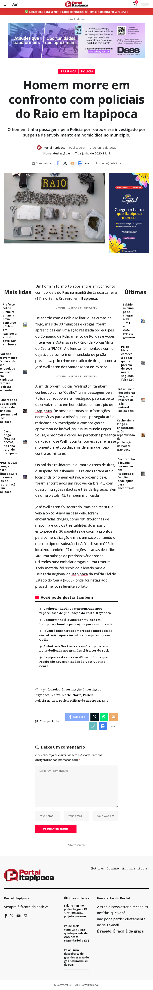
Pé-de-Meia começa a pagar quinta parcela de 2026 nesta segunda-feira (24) (128, 363)
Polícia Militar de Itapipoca (79, 700)
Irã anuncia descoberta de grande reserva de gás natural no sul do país (126, 400)
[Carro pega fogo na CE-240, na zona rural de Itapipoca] (25, 442)
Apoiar (143, 868)
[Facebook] (5, 916)
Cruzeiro (54, 689)
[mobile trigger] (7, 4)
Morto (77, 695)
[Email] (72, 163)
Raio (105, 700)
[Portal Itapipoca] (76, 4)
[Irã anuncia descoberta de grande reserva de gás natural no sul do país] (143, 400)
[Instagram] (25, 916)
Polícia (87, 71)
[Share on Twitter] (65, 163)
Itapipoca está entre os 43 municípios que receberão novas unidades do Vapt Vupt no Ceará (73, 662)
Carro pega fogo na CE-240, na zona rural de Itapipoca (10, 442)
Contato (113, 868)
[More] (87, 163)
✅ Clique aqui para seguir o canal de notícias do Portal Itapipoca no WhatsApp (76, 12)
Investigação (72, 689)
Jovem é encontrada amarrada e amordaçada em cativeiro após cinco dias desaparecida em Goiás (75, 635)
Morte (66, 695)
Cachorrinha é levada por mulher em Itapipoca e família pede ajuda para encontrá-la (126, 473)
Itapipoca (68, 71)
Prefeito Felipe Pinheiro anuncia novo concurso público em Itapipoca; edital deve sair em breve (10, 324)
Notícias (97, 868)
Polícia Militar (46, 700)
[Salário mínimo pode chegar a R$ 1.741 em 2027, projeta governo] (143, 321)
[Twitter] (11, 916)
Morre (56, 695)
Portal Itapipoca (54, 147)
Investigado (92, 689)
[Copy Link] (93, 726)
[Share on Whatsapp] (104, 717)
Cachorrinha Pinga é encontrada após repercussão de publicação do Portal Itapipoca (126, 434)
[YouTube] (18, 916)
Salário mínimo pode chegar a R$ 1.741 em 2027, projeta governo (129, 321)
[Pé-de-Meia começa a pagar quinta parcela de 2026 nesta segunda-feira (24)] (143, 363)
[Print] (79, 163)
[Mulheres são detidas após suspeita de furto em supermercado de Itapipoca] (25, 411)
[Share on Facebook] (57, 163)
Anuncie (128, 868)
